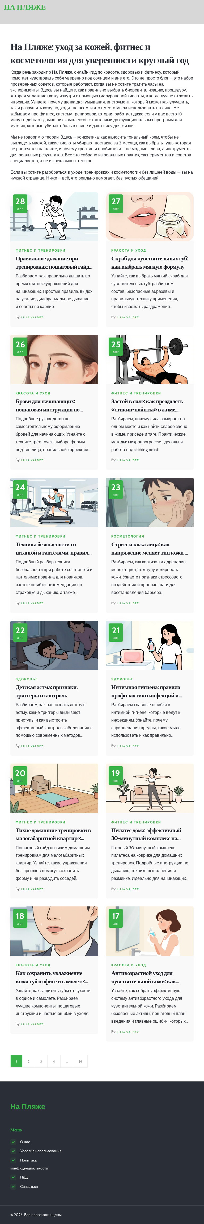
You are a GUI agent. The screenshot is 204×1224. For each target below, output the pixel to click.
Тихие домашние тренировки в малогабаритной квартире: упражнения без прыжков (53, 835)
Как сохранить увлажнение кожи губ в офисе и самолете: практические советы (50, 977)
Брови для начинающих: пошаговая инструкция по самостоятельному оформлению (47, 406)
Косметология (127, 536)
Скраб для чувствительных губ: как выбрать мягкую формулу (149, 262)
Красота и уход (128, 250)
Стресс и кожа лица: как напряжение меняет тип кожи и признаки (149, 549)
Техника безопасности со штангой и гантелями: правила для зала (53, 549)
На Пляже (25, 7)
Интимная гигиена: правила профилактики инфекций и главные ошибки (145, 692)
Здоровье (27, 679)
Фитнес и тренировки (41, 250)
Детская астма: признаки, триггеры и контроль (47, 691)
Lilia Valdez (32, 317)
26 (80, 1061)
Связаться (29, 1186)
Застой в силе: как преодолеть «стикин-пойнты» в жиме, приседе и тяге (147, 406)
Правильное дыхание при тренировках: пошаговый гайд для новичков (52, 263)
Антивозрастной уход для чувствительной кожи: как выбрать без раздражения (143, 977)
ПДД (24, 1177)
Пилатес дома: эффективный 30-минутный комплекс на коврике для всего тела (146, 835)
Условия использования (41, 1150)
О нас (25, 1141)
